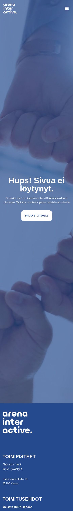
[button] (67, 8)
